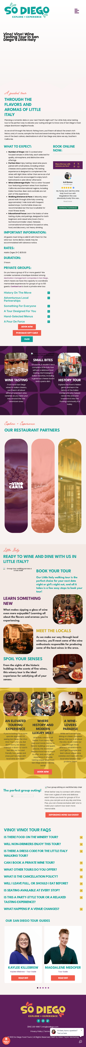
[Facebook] (74, 163)
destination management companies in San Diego (26, 278)
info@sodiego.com (50, 1026)
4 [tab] (45, 988)
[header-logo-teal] (26, 3)
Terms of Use (50, 1031)
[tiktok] (47, 1021)
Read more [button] (68, 201)
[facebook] (38, 1021)
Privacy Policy (36, 1031)
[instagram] (43, 1021)
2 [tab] (40, 988)
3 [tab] (43, 988)
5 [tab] (48, 988)
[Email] (78, 166)
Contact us (16, 286)
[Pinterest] (74, 166)
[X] (78, 163)
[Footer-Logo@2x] (43, 1002)
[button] (27, 292)
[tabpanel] (23, 955)
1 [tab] (37, 988)
